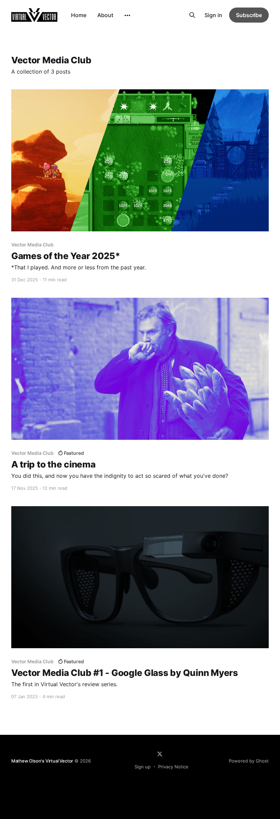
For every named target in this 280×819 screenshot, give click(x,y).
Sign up (143, 766)
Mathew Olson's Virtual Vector (42, 761)
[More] (127, 15)
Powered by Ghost (249, 761)
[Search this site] (192, 15)
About (105, 15)
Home (78, 15)
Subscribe (249, 15)
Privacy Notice (173, 766)
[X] (160, 754)
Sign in (213, 15)
